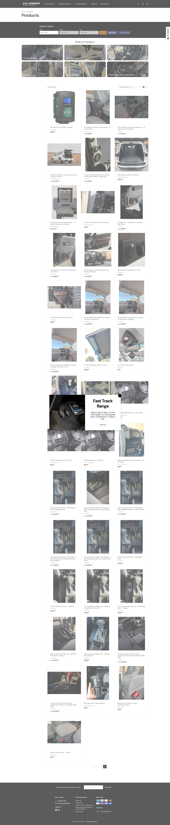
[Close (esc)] (120, 395)
